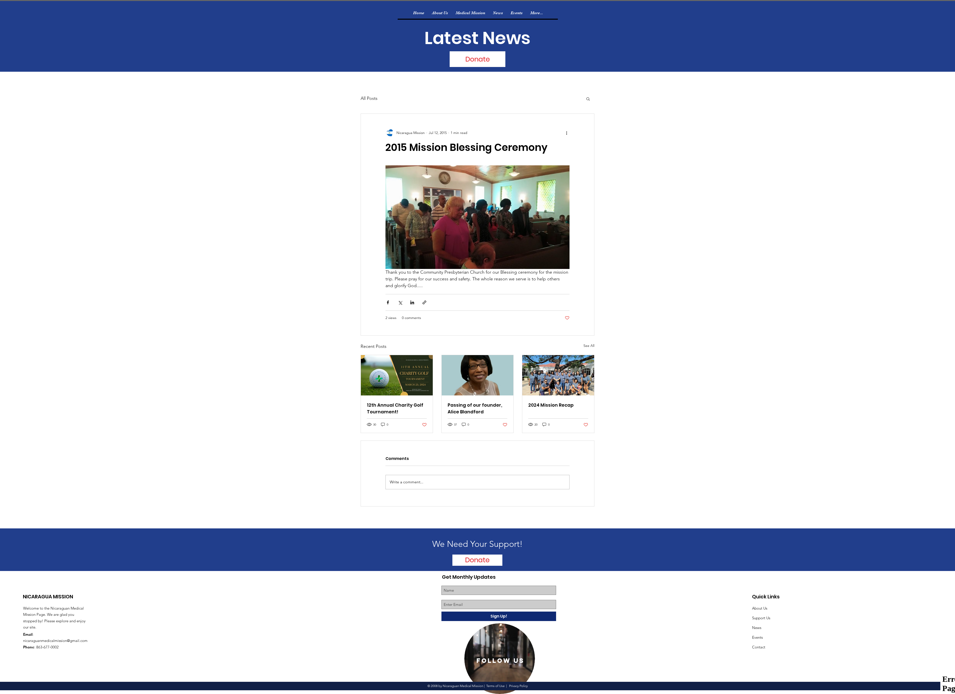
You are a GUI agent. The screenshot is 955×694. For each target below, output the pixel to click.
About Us (759, 608)
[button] (588, 99)
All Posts (369, 98)
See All (588, 345)
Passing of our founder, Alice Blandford (475, 408)
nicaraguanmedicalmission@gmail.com (55, 640)
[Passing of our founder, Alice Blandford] (478, 375)
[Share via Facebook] (387, 302)
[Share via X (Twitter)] (400, 302)
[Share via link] (424, 302)
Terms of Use (495, 686)
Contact (758, 647)
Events (757, 637)
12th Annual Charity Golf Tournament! (395, 408)
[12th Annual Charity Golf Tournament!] (397, 375)
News (756, 627)
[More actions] (567, 133)
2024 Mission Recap (550, 405)
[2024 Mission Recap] (558, 375)
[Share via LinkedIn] (412, 302)
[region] (499, 658)
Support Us (761, 618)
